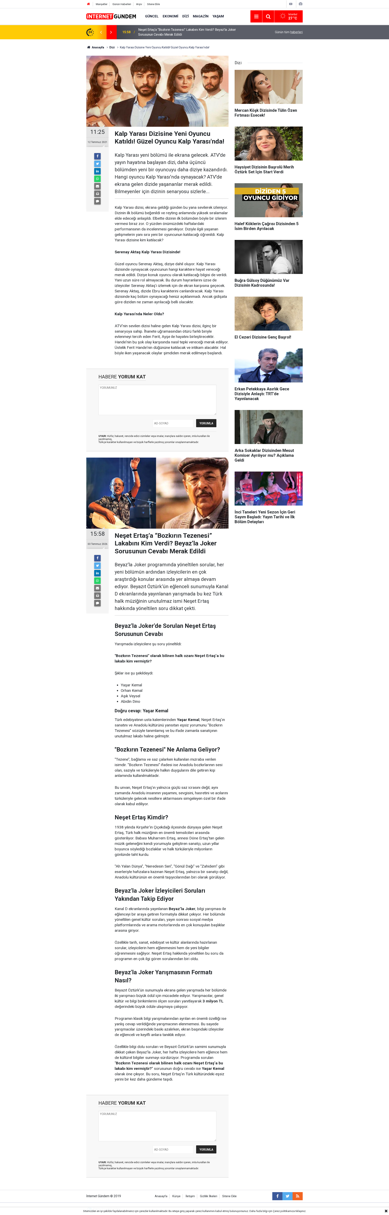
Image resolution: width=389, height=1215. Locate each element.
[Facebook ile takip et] (277, 1196)
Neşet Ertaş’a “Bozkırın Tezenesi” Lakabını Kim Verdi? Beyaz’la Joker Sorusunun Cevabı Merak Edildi (187, 32)
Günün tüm (289, 32)
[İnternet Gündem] (111, 16)
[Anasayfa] (88, 4)
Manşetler (101, 4)
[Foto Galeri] (300, 4)
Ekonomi (170, 16)
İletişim (190, 1196)
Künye (176, 1196)
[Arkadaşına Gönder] (97, 186)
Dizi (185, 16)
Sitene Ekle (153, 4)
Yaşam (218, 16)
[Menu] (256, 16)
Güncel (152, 16)
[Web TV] (291, 4)
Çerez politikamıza (284, 1211)
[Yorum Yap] (97, 201)
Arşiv (139, 4)
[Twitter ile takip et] (287, 1196)
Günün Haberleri (121, 4)
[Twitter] (97, 164)
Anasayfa (161, 1196)
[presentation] (101, 32)
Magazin (200, 16)
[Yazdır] (97, 194)
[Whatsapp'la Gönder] (97, 179)
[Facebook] (97, 156)
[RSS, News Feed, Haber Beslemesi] (298, 1196)
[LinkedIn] (97, 171)
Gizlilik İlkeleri (208, 1196)
